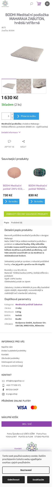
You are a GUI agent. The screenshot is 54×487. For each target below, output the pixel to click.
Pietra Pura (41, 433)
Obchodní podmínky (11, 358)
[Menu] (47, 4)
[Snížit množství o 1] (12, 118)
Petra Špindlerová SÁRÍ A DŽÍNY (21, 433)
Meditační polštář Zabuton (28, 304)
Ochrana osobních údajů (12, 365)
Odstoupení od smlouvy (12, 362)
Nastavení (26, 470)
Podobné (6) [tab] (16, 222)
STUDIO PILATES (41, 436)
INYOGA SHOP (12, 389)
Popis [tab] (6, 222)
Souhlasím (38, 479)
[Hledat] (31, 4)
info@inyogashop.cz (15, 380)
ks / (27, 424)
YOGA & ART (11, 436)
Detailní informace (10, 132)
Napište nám (7, 347)
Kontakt (5, 354)
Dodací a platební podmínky (14, 350)
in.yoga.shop (11, 394)
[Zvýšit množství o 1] (12, 114)
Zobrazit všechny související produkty (27, 214)
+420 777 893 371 (13, 385)
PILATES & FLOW (25, 436)
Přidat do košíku (28, 116)
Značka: (8, 30)
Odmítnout (14, 479)
